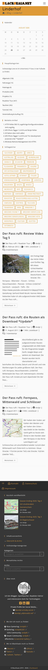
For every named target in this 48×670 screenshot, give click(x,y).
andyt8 (24, 632)
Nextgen (7, 194)
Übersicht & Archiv (14, 541)
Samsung (8, 203)
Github (29, 648)
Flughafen (8, 166)
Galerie (33, 166)
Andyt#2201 (20, 629)
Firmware (30, 162)
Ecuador (19, 162)
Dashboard (33, 668)
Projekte (5, 96)
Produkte (5, 92)
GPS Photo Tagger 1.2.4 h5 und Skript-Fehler (21, 130)
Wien (19, 207)
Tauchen (5, 105)
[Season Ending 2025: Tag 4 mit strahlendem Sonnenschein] (11, 506)
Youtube (21, 221)
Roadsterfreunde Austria (27, 198)
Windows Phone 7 (11, 212)
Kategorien (8, 550)
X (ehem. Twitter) (13, 655)
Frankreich (21, 166)
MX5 (18, 189)
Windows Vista (34, 217)
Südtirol (19, 203)
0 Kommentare (12, 250)
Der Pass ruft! (11, 243)
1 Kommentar (11, 333)
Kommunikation (10, 180)
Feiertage (5, 87)
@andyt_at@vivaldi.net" (24, 613)
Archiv (6, 565)
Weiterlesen (11, 306)
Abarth (20, 153)
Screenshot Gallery (22, 639)
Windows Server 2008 (31, 212)
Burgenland (34, 157)
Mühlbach (28, 189)
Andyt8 (23, 626)
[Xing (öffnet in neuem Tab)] (20, 603)
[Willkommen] (3, 13)
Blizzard (21, 157)
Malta (19, 185)
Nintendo (19, 194)
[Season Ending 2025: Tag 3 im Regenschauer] (11, 522)
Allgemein (6, 78)
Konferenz (25, 180)
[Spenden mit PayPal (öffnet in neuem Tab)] (28, 603)
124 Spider (8, 153)
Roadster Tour (7, 101)
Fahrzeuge (6, 83)
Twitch (9, 651)
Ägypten (32, 221)
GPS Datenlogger (11, 171)
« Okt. (23, 58)
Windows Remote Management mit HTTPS (20, 142)
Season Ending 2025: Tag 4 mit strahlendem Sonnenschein (31, 504)
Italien (34, 176)
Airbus (29, 153)
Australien (8, 157)
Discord (10, 648)
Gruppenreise (28, 171)
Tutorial (5, 110)
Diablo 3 (7, 162)
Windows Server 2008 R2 (14, 217)
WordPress (8, 221)
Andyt (38, 243)
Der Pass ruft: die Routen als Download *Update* (23, 319)
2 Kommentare (12, 414)
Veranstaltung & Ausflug (11, 114)
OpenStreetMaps (34, 194)
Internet (23, 176)
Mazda (29, 185)
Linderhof (17, 13)
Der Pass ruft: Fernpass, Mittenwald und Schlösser (21, 400)
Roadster (8, 198)
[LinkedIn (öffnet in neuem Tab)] (24, 603)
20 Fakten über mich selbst (14, 133)
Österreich (8, 226)
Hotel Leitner (10, 176)
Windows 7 (29, 207)
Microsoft (8, 189)
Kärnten (37, 180)
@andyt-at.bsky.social (24, 610)
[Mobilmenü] (44, 3)
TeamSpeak (8, 207)
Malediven (8, 185)
